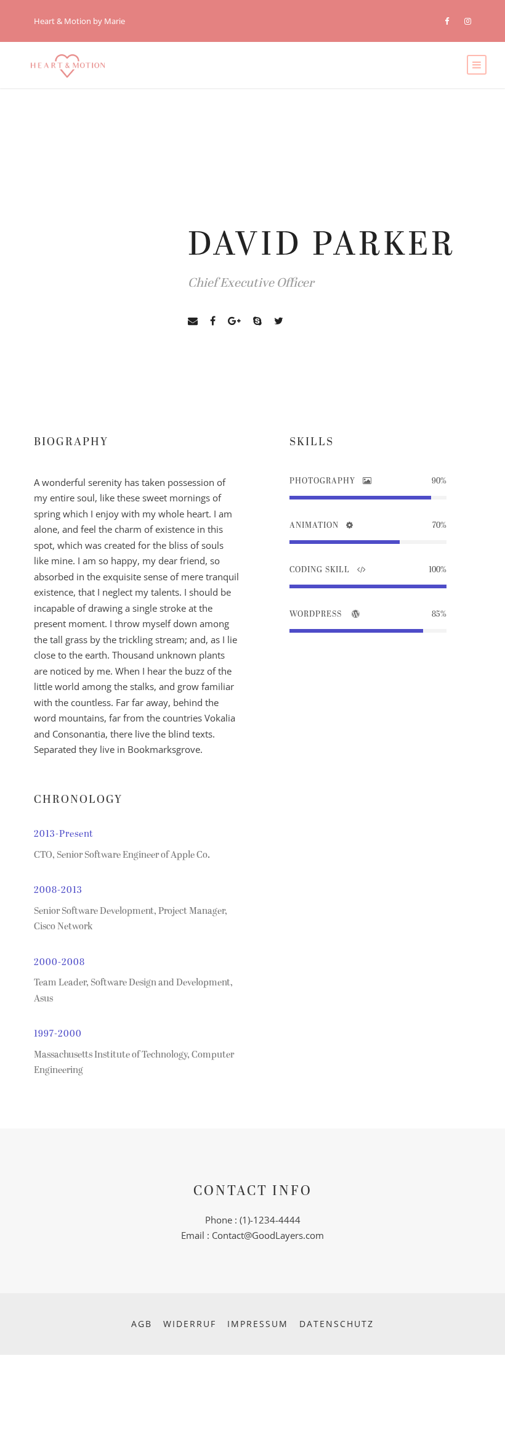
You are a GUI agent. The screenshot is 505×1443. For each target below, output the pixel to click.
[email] (193, 321)
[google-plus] (234, 321)
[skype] (257, 321)
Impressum (257, 1324)
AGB (141, 1324)
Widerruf (189, 1324)
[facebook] (447, 21)
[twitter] (278, 321)
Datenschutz (336, 1324)
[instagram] (467, 21)
